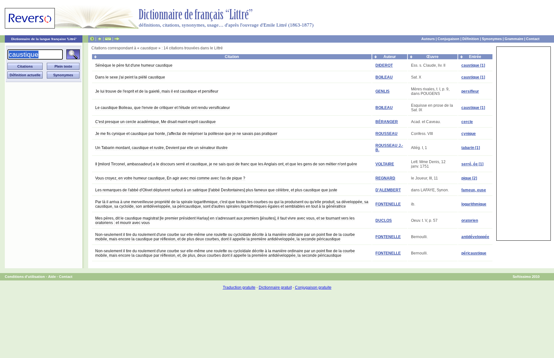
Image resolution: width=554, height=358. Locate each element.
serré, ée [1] (472, 164)
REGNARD (385, 178)
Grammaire (514, 39)
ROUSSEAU (386, 133)
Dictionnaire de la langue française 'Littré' (43, 39)
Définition (470, 39)
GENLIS (382, 91)
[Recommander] (117, 39)
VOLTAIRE (384, 164)
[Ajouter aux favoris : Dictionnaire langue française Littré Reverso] (99, 39)
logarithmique (473, 204)
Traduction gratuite (239, 287)
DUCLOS (383, 220)
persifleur (470, 91)
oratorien (469, 220)
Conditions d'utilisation (25, 277)
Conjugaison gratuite (313, 287)
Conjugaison (448, 39)
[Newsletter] (108, 39)
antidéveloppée (475, 237)
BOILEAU (384, 77)
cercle (467, 122)
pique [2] (469, 178)
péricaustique (473, 253)
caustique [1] (473, 65)
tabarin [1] (470, 148)
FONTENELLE (388, 204)
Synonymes (492, 39)
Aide (52, 277)
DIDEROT (384, 65)
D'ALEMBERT (388, 190)
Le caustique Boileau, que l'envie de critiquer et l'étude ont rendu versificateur (162, 107)
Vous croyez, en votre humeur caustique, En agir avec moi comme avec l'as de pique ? (170, 178)
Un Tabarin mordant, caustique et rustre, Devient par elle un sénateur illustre (161, 148)
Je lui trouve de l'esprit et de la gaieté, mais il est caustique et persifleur (156, 91)
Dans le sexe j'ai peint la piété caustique (130, 77)
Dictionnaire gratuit (275, 287)
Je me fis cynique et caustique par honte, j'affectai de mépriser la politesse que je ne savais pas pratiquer (186, 133)
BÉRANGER (386, 122)
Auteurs (428, 39)
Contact (533, 39)
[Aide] (92, 39)
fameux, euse (473, 190)
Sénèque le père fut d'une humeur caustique (133, 65)
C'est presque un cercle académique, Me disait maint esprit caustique (155, 122)
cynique (468, 133)
